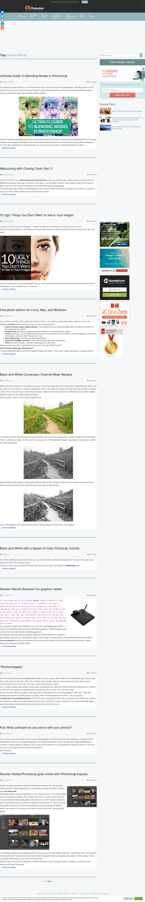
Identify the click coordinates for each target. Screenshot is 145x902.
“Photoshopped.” (11, 667)
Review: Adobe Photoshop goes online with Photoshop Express (44, 774)
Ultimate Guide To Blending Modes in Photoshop (33, 76)
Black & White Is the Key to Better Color (127, 111)
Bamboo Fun (52, 626)
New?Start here (21, 16)
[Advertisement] (72, 35)
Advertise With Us (62, 893)
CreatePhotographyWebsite (70, 16)
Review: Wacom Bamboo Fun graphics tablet (31, 589)
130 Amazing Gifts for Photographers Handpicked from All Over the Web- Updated (126, 120)
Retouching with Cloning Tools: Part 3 (26, 168)
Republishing (96, 893)
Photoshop (70, 566)
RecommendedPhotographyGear (57, 16)
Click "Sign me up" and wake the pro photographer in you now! (121, 85)
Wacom (36, 601)
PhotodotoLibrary (33, 16)
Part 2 (13, 180)
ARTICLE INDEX (82, 16)
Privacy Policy (84, 893)
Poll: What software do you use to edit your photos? (36, 727)
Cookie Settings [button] (128, 898)
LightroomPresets (44, 16)
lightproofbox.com (33, 678)
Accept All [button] (138, 898)
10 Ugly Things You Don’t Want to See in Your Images (37, 215)
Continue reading (8, 148)
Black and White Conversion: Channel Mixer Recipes (36, 374)
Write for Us (50, 893)
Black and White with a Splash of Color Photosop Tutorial (39, 548)
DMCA (105, 893)
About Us (41, 893)
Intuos (37, 629)
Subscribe (74, 893)
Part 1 (4, 180)
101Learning (91, 16)
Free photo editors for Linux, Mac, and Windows (33, 310)
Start (84, 2)
